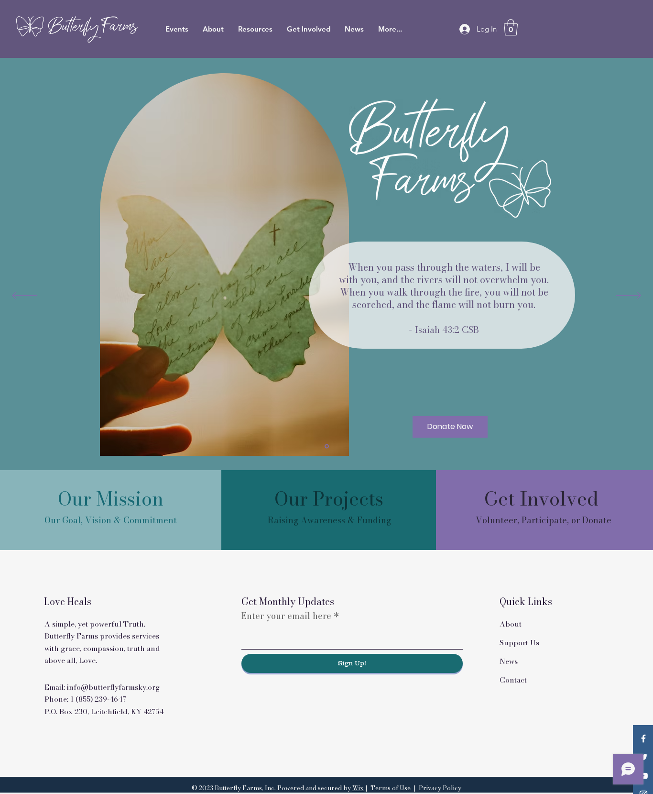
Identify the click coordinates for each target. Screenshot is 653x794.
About (511, 623)
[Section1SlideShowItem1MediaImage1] (327, 446)
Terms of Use (390, 788)
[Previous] (24, 296)
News (509, 661)
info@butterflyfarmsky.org (113, 687)
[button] (511, 27)
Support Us (519, 642)
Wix (358, 788)
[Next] (628, 296)
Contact (513, 679)
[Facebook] (643, 738)
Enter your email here (286, 616)
